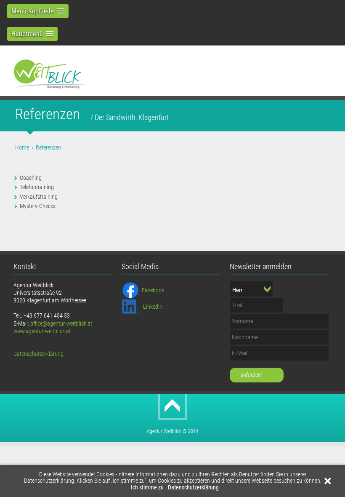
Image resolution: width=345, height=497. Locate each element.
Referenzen (48, 147)
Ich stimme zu (147, 487)
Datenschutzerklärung (193, 487)
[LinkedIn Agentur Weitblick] (130, 305)
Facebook (153, 290)
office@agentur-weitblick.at (61, 323)
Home (22, 147)
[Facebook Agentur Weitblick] (130, 289)
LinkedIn (152, 306)
